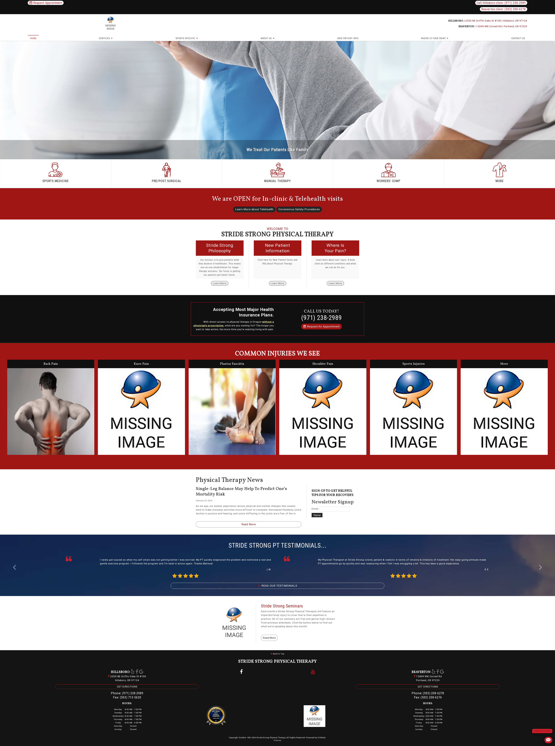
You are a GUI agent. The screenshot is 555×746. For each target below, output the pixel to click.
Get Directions (127, 686)
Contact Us (518, 38)
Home (33, 38)
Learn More (219, 283)
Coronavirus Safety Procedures (299, 209)
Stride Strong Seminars (282, 605)
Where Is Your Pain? (433, 38)
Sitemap (277, 740)
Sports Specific (186, 38)
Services (105, 38)
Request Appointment (47, 3)
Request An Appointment (323, 326)
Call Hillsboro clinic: (501, 3)
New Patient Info (348, 38)
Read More (248, 524)
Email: (315, 508)
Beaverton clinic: (503, 9)
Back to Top (278, 654)
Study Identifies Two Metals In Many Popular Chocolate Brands (241, 491)
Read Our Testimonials (279, 585)
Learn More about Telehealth (254, 209)
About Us (266, 38)
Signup (317, 515)
